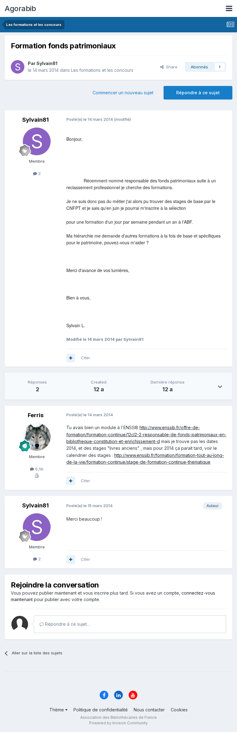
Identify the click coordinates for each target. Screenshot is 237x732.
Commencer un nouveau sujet (123, 92)
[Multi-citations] (70, 358)
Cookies (179, 709)
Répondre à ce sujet (198, 92)
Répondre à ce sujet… (67, 624)
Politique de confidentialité (100, 709)
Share (170, 66)
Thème (57, 709)
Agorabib (20, 8)
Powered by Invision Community (118, 723)
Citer (85, 357)
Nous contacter (149, 709)
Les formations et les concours (102, 70)
